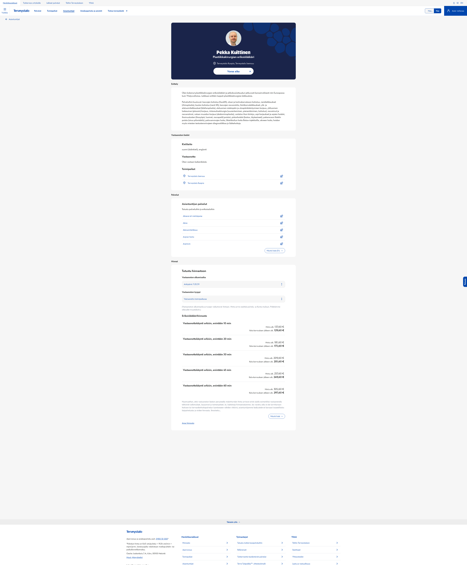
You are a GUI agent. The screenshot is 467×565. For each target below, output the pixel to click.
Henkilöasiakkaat (10, 3)
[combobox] (433, 10)
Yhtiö (91, 3)
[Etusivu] (21, 11)
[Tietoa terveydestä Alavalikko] (126, 10)
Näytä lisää (275, 416)
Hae (437, 11)
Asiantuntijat (14, 19)
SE (458, 3)
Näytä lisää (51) (273, 250)
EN (462, 3)
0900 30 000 (162, 539)
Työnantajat (242, 537)
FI (454, 3)
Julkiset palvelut (53, 3)
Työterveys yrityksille (32, 3)
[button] (233, 176)
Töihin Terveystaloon (74, 3)
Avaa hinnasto (188, 423)
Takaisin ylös (232, 522)
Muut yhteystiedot (134, 557)
